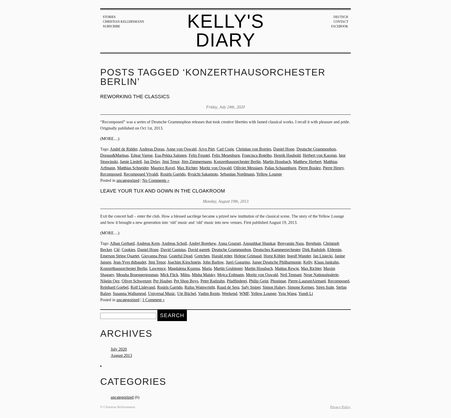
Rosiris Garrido (173, 174)
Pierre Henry (333, 168)
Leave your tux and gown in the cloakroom (162, 191)
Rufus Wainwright (200, 287)
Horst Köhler (274, 256)
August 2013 (121, 355)
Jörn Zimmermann (196, 161)
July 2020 (119, 349)
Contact (341, 22)
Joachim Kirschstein (184, 262)
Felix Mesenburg (226, 155)
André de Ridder (123, 149)
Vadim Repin (209, 293)
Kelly (307, 262)
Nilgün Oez (110, 281)
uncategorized (127, 180)
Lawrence (157, 268)
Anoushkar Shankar (259, 243)
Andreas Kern (148, 243)
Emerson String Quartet (119, 256)
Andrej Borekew (202, 243)
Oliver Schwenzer (136, 281)
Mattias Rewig (287, 268)
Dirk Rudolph (313, 249)
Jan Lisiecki (323, 256)
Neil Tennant (290, 274)
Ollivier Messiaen (248, 168)
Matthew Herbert (307, 161)
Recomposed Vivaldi (141, 174)
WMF (244, 293)
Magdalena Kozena (184, 268)
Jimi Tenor (170, 161)
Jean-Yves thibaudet (129, 262)
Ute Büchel (186, 293)
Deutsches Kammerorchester (276, 249)
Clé (117, 249)
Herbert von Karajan (320, 155)
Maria (207, 268)
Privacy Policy (340, 407)
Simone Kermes (301, 287)
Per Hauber (162, 281)
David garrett (199, 249)
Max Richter (187, 168)
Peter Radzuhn (212, 281)
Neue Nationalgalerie (321, 274)
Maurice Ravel (163, 168)
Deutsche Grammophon (316, 149)
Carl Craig (225, 149)
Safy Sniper (250, 287)
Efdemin (334, 249)
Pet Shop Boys (186, 281)
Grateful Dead (180, 256)
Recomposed (111, 174)
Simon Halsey (274, 287)
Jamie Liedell (131, 161)
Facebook (339, 26)
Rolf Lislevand (142, 287)
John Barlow (213, 262)
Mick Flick (169, 274)
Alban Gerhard (122, 243)
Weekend (229, 293)
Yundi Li (305, 293)
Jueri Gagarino (238, 262)
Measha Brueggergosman (137, 274)
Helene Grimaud (248, 256)
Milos (185, 274)
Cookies (128, 249)
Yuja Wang (287, 293)
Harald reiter (222, 256)
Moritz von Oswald (215, 168)
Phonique (278, 281)
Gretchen (202, 256)
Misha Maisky (203, 274)
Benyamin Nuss (290, 243)
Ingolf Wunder (299, 256)
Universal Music (161, 293)
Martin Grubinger (228, 268)
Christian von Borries (253, 149)
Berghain (313, 243)
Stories (109, 17)
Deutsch (341, 17)
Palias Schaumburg (280, 168)
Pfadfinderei (237, 281)
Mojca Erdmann (230, 274)
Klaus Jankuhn (326, 262)
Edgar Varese (142, 155)
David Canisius (173, 249)
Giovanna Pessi (154, 256)
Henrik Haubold (287, 155)
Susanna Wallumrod (129, 293)
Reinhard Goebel (114, 287)
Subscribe (111, 26)
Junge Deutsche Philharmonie (276, 262)
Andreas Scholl (174, 243)
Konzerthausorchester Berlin (237, 161)
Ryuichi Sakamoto (203, 174)
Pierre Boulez (309, 168)
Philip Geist (258, 281)
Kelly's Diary (225, 30)
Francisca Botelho (257, 155)
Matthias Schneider (133, 168)
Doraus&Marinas (114, 155)
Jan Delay (152, 161)
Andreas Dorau (151, 149)
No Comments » (155, 180)
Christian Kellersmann (123, 22)
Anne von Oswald (181, 149)
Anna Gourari (229, 243)
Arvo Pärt (206, 149)
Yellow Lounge (269, 174)
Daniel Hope (283, 149)
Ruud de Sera (228, 287)
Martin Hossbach (277, 161)
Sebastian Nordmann (237, 174)
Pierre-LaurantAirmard (307, 281)
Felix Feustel (199, 155)
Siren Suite (325, 287)
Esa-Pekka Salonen (171, 155)
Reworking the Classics (135, 96)
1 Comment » (153, 300)
